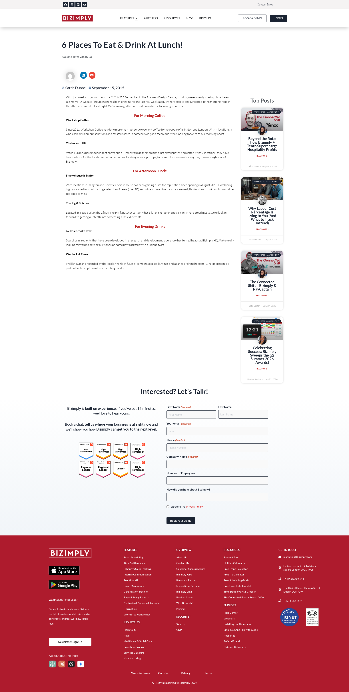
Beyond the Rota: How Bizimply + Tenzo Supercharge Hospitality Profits (262, 144)
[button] (83, 75)
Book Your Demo (180, 520)
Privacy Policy (194, 506)
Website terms (140, 673)
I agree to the (186, 506)
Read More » (262, 156)
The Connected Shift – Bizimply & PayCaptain (262, 285)
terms (208, 673)
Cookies (163, 673)
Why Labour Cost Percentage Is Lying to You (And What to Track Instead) (262, 215)
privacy (185, 673)
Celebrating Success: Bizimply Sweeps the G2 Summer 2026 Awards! (262, 355)
